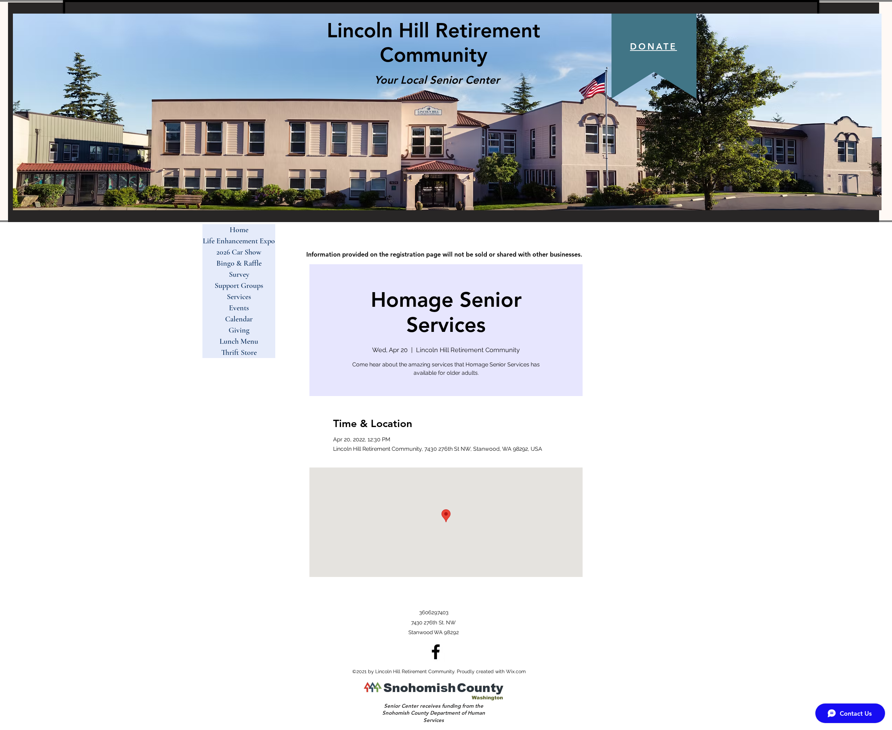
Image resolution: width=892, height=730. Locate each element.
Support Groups (239, 285)
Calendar (239, 319)
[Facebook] (436, 652)
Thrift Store (239, 352)
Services (239, 296)
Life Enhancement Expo (239, 240)
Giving (239, 330)
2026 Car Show (238, 252)
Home (239, 229)
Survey (239, 274)
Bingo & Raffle (239, 263)
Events (239, 307)
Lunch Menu (239, 341)
